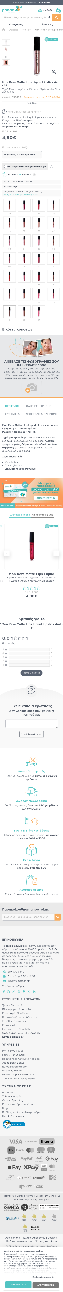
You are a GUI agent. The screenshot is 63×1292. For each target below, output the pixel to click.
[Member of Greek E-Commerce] (12, 1207)
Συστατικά (12, 414)
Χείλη (35, 195)
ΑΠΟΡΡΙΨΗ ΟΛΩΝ (45, 1285)
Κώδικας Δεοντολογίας (19, 1241)
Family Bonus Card (13, 1055)
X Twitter (29, 991)
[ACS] (39, 1186)
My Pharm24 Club (13, 1051)
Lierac (20, 1196)
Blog (5, 1108)
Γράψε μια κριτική (31, 673)
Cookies (52, 1238)
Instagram (8, 991)
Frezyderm (9, 1196)
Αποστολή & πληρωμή (41, 414)
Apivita (30, 1196)
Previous (7, 553)
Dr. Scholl (50, 1196)
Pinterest (24, 991)
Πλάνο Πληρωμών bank (18, 1074)
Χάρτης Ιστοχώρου (46, 1241)
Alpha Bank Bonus (13, 1063)
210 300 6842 (16, 972)
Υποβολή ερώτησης (32, 734)
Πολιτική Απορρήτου (33, 1238)
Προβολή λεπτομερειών (43, 1277)
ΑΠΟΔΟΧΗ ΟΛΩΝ (18, 1284)
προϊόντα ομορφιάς (27, 959)
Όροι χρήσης (12, 1238)
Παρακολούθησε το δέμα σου (20, 1017)
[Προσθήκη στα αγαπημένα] (51, 166)
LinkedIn (34, 991)
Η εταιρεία (8, 1092)
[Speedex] (39, 1177)
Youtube (19, 991)
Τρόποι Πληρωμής (12, 1005)
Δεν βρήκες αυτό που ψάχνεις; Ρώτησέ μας (31, 713)
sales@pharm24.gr (19, 981)
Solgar (39, 1196)
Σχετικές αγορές (20, 515)
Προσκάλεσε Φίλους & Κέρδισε (21, 1059)
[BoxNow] (52, 1177)
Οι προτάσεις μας (42, 515)
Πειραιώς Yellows (12, 1071)
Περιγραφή (12, 406)
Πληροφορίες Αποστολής (17, 1009)
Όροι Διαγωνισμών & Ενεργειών (21, 1033)
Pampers (44, 1199)
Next (56, 553)
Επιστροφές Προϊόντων (16, 1013)
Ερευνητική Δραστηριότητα (18, 1104)
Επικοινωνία (9, 1025)
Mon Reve (31, 103)
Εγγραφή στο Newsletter (17, 1029)
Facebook (4, 991)
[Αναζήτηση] (56, 17)
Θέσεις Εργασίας (12, 1100)
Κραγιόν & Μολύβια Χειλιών (18, 195)
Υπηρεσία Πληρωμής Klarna (18, 1079)
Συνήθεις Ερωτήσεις (14, 1021)
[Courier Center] (25, 1186)
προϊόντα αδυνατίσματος (32, 953)
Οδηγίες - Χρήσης (38, 406)
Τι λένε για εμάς (11, 1096)
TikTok (14, 991)
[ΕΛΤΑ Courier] (10, 1177)
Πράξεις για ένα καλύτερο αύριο (21, 1112)
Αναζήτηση (58, 917)
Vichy (34, 1199)
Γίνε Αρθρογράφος (13, 1116)
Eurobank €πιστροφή (14, 1067)
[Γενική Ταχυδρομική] (24, 1177)
